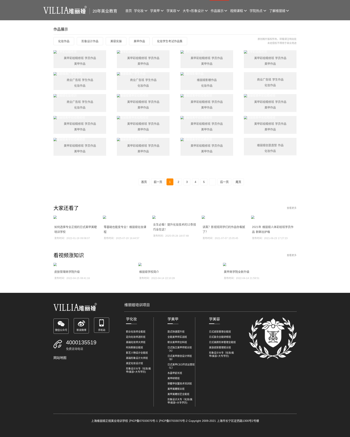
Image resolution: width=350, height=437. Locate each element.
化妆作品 (63, 41)
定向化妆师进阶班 (135, 337)
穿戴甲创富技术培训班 (180, 383)
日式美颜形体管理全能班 (222, 342)
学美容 (171, 11)
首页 (128, 11)
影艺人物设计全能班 (137, 352)
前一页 (158, 181)
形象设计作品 (89, 41)
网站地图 (59, 358)
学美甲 (155, 11)
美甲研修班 (174, 378)
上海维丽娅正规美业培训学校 (109, 420)
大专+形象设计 (193, 11)
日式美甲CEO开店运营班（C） (181, 366)
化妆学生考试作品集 (169, 41)
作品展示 (217, 11)
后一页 (224, 181)
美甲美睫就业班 (176, 389)
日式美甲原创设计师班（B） (180, 358)
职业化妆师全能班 (135, 331)
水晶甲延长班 (175, 373)
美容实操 (116, 41)
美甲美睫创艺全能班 (178, 394)
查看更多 (292, 208)
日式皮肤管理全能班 (220, 331)
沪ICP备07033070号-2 (173, 420)
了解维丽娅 (277, 11)
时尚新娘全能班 (134, 347)
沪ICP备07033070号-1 (143, 420)
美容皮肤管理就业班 (220, 347)
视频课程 (236, 11)
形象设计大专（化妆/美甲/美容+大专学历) (138, 370)
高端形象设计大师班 (137, 358)
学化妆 (139, 11)
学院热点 (256, 11)
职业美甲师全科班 (177, 342)
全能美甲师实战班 (177, 337)
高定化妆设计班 (134, 363)
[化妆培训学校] (66, 10)
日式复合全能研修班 (220, 337)
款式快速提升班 (176, 331)
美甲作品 (139, 41)
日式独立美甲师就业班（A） (180, 349)
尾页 (238, 181)
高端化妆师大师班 (135, 342)
